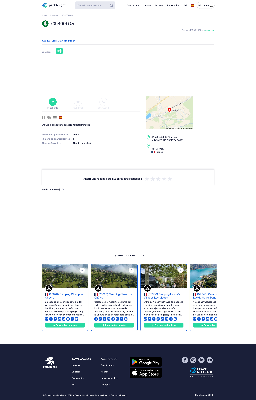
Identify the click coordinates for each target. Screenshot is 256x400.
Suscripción (133, 5)
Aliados (104, 371)
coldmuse (209, 30)
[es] (192, 5)
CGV (77, 395)
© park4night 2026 (204, 395)
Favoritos (78, 108)
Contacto (103, 108)
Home (44, 15)
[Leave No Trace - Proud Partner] (201, 372)
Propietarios (173, 5)
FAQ (185, 5)
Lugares (147, 5)
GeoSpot (105, 384)
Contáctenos (107, 365)
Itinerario (52, 108)
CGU (69, 395)
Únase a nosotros (109, 378)
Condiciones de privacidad (94, 395)
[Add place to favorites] (82, 270)
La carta (159, 5)
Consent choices (119, 395)
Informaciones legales (53, 395)
